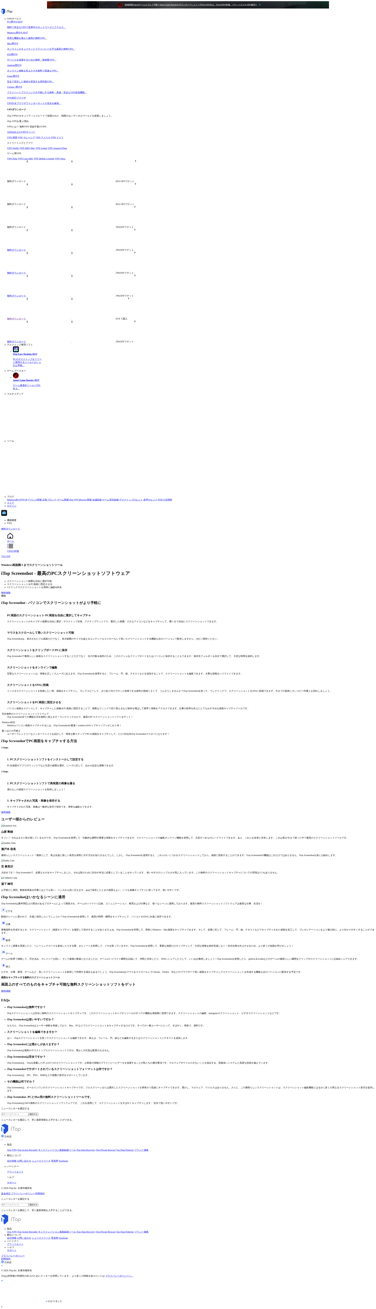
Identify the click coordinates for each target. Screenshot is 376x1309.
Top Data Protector (125, 1150)
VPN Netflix (13, 148)
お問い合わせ (24, 1161)
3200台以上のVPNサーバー (21, 132)
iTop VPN (12, 1150)
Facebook (63, 1161)
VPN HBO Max (27, 148)
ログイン (11, 506)
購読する (33, 1114)
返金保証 (6, 1193)
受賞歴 (54, 1161)
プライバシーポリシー (23, 1193)
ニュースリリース (41, 1161)
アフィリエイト (15, 1172)
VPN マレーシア (26, 137)
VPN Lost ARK (25, 158)
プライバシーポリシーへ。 (119, 1276)
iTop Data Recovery (85, 1150)
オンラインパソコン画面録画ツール (57, 1150)
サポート (11, 1182)
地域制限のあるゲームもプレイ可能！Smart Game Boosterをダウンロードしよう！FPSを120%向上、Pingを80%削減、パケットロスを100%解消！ (191, 5)
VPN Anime (41, 148)
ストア (10, 503)
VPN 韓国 (12, 137)
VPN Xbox (60, 158)
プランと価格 (141, 1150)
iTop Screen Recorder (27, 1150)
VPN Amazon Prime (57, 148)
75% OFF (5, 556)
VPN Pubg (12, 158)
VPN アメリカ (43, 137)
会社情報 (11, 1161)
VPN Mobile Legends (44, 158)
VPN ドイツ (57, 137)
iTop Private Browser (106, 1150)
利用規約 (40, 1193)
